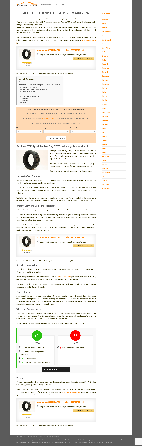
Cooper (104, 44)
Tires (56, 4)
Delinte (104, 52)
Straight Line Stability (29, 91)
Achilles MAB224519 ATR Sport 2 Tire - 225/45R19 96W (60, 50)
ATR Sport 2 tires (64, 277)
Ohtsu (104, 140)
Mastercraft (106, 112)
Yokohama (106, 189)
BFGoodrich (106, 32)
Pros (26, 98)
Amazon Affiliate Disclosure (27, 437)
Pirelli (104, 148)
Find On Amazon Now (56, 138)
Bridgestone (106, 36)
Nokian (104, 136)
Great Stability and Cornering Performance (35, 89)
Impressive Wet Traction (30, 87)
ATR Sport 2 (106, 13)
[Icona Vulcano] (26, 4)
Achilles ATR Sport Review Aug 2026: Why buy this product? (40, 85)
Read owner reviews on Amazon (56, 369)
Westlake (105, 185)
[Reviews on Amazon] (27, 63)
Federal (105, 64)
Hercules (105, 84)
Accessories (46, 4)
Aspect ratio (48, 128)
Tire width (20, 128)
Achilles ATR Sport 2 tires (71, 392)
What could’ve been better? (31, 96)
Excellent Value (27, 94)
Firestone (105, 68)
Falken (104, 60)
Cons (26, 100)
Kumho (104, 100)
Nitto (104, 132)
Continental (106, 40)
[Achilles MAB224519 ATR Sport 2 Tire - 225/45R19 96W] (27, 54)
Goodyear (105, 76)
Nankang (105, 124)
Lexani (104, 104)
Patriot (104, 144)
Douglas (105, 56)
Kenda (104, 96)
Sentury (105, 164)
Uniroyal (105, 181)
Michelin (105, 116)
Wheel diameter (76, 128)
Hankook (105, 80)
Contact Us (43, 437)
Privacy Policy (54, 437)
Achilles (105, 20)
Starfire (105, 169)
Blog (62, 4)
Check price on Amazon (84, 58)
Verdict (24, 102)
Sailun (104, 160)
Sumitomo (106, 172)
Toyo (104, 177)
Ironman (105, 88)
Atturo (104, 28)
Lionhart (105, 108)
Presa (104, 152)
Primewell (105, 156)
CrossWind (106, 48)
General (105, 72)
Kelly (104, 92)
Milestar (105, 120)
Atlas (104, 24)
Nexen (104, 128)
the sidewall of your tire (48, 118)
